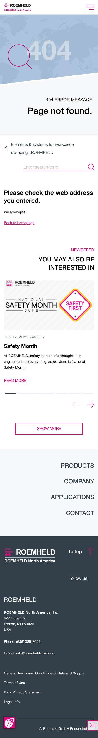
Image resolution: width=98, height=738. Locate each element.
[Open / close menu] (90, 7)
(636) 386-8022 (28, 641)
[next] (90, 405)
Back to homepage (19, 223)
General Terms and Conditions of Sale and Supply (44, 673)
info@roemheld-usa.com (35, 653)
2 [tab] (23, 393)
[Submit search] (91, 167)
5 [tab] (62, 393)
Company (79, 481)
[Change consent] (9, 722)
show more (49, 428)
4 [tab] (49, 393)
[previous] (76, 405)
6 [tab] (74, 393)
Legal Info (12, 702)
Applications (72, 497)
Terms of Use (14, 683)
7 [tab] (87, 393)
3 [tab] (36, 393)
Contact (80, 513)
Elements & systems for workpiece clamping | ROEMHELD (42, 148)
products (77, 465)
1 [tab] (10, 393)
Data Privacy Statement (23, 692)
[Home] (23, 7)
